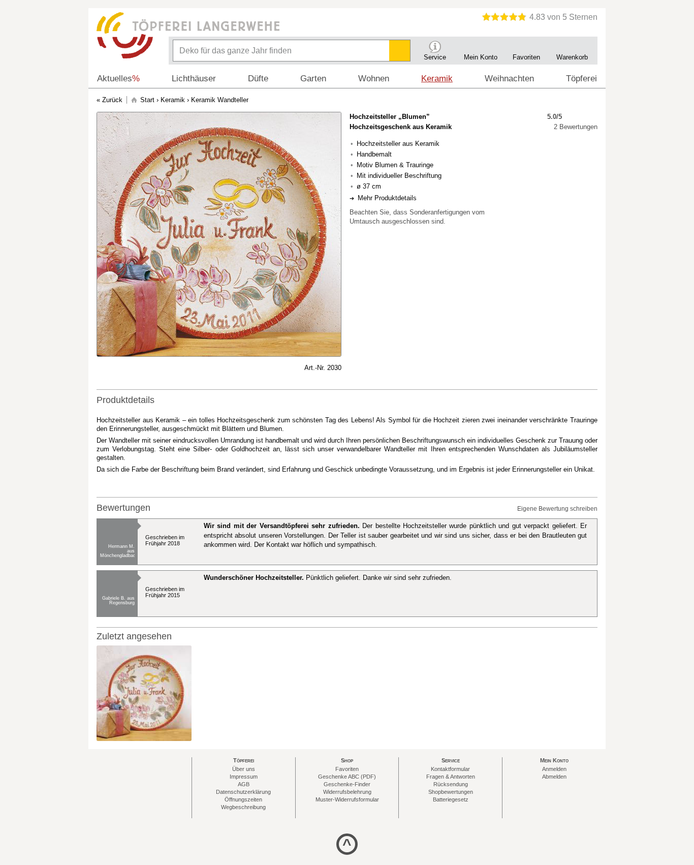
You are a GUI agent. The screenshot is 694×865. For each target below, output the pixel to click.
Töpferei (581, 78)
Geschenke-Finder (347, 784)
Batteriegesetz (450, 799)
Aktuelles (118, 78)
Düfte (258, 78)
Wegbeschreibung (243, 807)
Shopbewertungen (450, 792)
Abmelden (554, 777)
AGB (243, 784)
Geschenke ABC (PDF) (347, 777)
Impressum (244, 777)
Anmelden (554, 769)
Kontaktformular (450, 769)
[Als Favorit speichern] (102, 368)
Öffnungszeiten (243, 799)
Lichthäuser (194, 78)
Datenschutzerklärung (243, 792)
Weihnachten (509, 78)
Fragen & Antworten (450, 777)
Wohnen (373, 78)
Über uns (243, 769)
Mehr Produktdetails (387, 198)
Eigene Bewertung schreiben (557, 508)
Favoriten (347, 769)
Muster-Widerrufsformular (347, 799)
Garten (313, 78)
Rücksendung (450, 784)
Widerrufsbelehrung (347, 792)
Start (147, 100)
